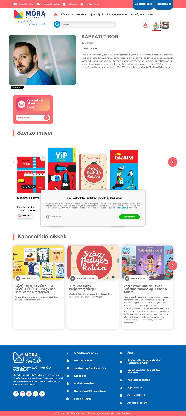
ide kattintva (122, 208)
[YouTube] (29, 394)
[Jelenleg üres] (146, 25)
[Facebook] (16, 394)
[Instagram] (22, 394)
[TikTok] (35, 394)
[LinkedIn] (42, 394)
